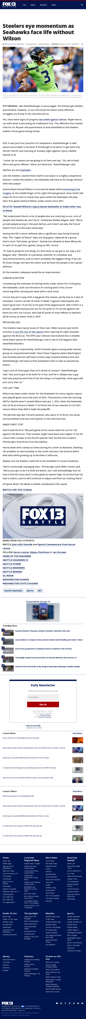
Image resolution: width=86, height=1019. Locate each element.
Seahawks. (25, 170)
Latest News (9, 733)
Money (6, 956)
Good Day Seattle (72, 859)
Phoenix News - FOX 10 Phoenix (31, 907)
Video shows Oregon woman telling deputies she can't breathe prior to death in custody (34, 748)
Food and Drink (51, 877)
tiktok (69, 1003)
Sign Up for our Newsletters (8, 867)
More (54, 5)
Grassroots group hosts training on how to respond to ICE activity (43, 649)
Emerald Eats (7, 925)
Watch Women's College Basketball (52, 985)
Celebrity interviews (10, 935)
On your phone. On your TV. (38, 601)
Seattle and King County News (30, 867)
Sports (30, 590)
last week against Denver (53, 119)
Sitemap (49, 901)
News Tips (6, 861)
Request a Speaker (9, 889)
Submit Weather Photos (73, 885)
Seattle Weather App (53, 922)
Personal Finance (9, 960)
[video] (77, 798)
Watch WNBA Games (53, 989)
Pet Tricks (70, 873)
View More (77, 733)
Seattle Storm (72, 925)
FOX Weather (50, 945)
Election (48, 871)
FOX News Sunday (52, 898)
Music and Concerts (53, 880)
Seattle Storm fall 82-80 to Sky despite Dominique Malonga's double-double (47, 666)
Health (48, 885)
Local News (50, 861)
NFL (40, 590)
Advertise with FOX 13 (11, 892)
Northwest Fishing (73, 951)
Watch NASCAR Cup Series (53, 973)
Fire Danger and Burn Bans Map (53, 936)
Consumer (49, 882)
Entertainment (51, 874)
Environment (50, 890)
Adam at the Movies (74, 876)
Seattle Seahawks (44, 44)
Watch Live (71, 863)
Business (6, 965)
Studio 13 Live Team (10, 919)
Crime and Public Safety (30, 928)
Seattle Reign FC (73, 930)
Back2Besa (71, 899)
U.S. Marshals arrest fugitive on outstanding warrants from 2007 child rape (29, 768)
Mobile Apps (7, 863)
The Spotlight (31, 913)
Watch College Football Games (51, 966)
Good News (50, 893)
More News (51, 857)
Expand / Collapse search (82, 5)
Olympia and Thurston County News (32, 883)
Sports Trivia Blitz (73, 945)
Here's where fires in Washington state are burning (21, 738)
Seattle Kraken (72, 927)
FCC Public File (8, 897)
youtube (57, 1003)
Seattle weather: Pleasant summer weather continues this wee (42, 631)
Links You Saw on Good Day (73, 895)
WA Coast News (30, 894)
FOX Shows (7, 879)
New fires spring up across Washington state (18, 796)
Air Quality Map (51, 930)
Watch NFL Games (52, 962)
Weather (50, 913)
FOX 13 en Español (52, 896)
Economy (6, 968)
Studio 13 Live (10, 913)
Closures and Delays (53, 927)
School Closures (73, 889)
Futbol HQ (71, 948)
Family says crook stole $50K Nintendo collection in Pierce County (26, 758)
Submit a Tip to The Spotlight (31, 938)
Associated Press (31, 44)
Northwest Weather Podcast (31, 970)
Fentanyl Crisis (29, 934)
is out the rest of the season (28, 331)
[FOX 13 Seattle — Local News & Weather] (10, 4)
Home (6, 857)
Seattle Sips (7, 927)
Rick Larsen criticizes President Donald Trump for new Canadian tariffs (28, 778)
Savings (5, 970)
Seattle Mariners (73, 919)
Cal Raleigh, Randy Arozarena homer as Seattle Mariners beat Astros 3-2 (46, 658)
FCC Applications (9, 902)
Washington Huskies (74, 933)
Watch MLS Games (53, 992)
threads (74, 1003)
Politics (48, 869)
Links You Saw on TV (10, 873)
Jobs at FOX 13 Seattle (8, 883)
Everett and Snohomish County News (31, 877)
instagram (61, 1003)
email (82, 1003)
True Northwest (73, 882)
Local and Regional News (31, 859)
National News (51, 866)
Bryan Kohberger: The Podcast (32, 975)
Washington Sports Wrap (74, 939)
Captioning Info (8, 894)
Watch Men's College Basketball (53, 981)
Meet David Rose (30, 924)
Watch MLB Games (53, 970)
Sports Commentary (74, 943)
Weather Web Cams (53, 916)
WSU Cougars (72, 935)
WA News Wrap (51, 863)
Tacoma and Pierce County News (31, 872)
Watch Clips (7, 916)
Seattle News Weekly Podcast (31, 961)
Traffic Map (50, 919)
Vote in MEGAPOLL (74, 871)
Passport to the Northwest (8, 931)
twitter (78, 1003)
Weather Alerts (51, 925)
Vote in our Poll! (33, 725)
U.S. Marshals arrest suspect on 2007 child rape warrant (22, 826)
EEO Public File (8, 900)
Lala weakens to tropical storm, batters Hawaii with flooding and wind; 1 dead (48, 640)
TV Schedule (7, 876)
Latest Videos (10, 791)
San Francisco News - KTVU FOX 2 (32, 897)
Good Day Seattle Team (73, 867)
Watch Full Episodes (31, 921)
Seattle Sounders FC (74, 922)
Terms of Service (44, 717)
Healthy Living (51, 888)
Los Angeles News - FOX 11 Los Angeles (31, 902)
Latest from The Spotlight (30, 917)
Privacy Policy (45, 715)
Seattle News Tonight (32, 863)
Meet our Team (8, 871)
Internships (7, 886)
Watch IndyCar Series (53, 977)
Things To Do (72, 879)
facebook (65, 1003)
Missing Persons (30, 931)
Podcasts (28, 956)
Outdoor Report (73, 892)
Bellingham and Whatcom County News (30, 889)
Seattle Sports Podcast (29, 965)
